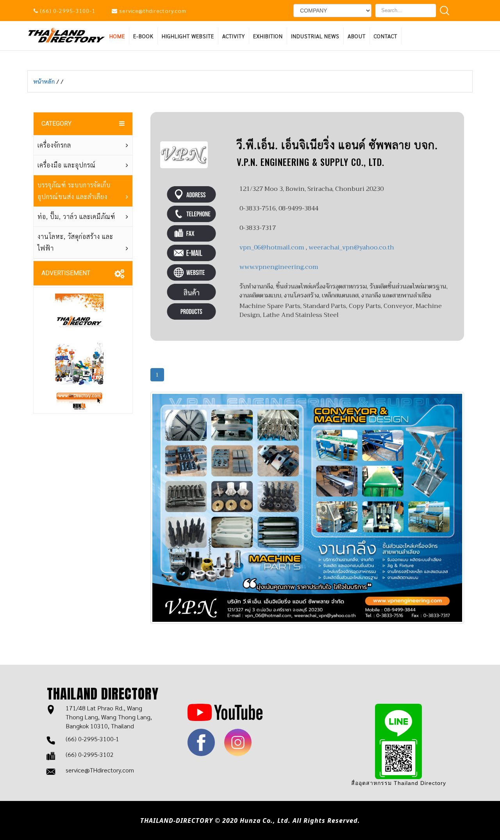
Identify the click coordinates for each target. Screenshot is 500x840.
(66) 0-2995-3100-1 (67, 10)
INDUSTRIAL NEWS (315, 36)
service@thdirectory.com (152, 10)
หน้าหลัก (45, 81)
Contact (385, 36)
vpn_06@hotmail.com (271, 247)
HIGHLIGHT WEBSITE (188, 36)
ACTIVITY (233, 36)
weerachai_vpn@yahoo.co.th (351, 247)
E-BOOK (143, 36)
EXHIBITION (268, 36)
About (357, 36)
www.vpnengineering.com (278, 267)
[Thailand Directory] (66, 34)
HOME (117, 36)
